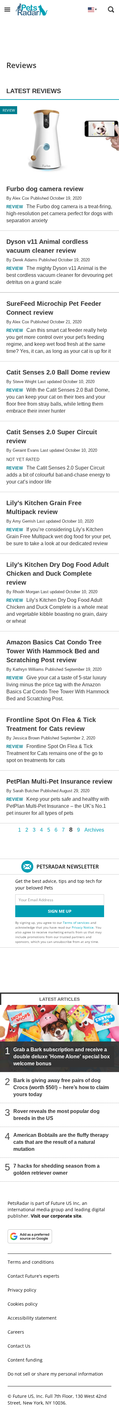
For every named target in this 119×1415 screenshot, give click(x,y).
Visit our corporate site (56, 1216)
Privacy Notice (83, 927)
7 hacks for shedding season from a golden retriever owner (56, 1169)
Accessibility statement (32, 1318)
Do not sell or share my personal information (55, 1374)
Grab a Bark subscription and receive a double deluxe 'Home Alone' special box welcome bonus (61, 1056)
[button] (7, 9)
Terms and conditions (31, 1262)
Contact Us (19, 1346)
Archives (94, 830)
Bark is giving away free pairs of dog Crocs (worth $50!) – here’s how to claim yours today (61, 1087)
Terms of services (76, 922)
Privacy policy (22, 1290)
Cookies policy (22, 1304)
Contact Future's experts (33, 1276)
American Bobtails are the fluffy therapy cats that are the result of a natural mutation (61, 1142)
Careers (16, 1332)
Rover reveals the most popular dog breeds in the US (56, 1115)
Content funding (25, 1360)
